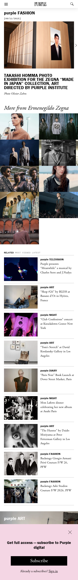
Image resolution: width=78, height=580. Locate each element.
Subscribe (39, 561)
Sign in (53, 571)
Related (9, 253)
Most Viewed (23, 253)
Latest (36, 253)
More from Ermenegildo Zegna (36, 108)
